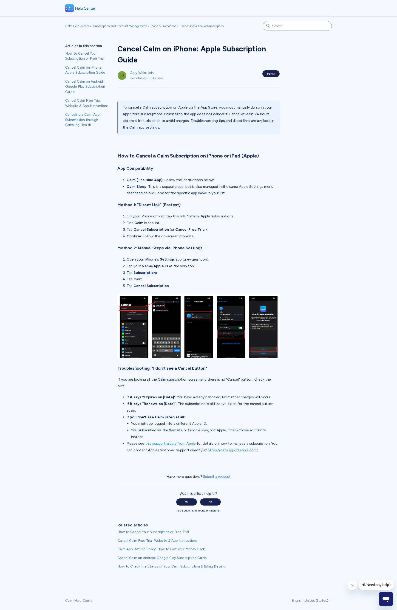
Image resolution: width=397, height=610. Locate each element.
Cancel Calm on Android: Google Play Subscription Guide (85, 86)
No (210, 501)
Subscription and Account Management (120, 26)
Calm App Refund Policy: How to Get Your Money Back (161, 549)
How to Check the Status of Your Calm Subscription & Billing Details (171, 566)
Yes (186, 501)
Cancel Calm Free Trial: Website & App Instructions (86, 103)
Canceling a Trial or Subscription (202, 26)
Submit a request (216, 477)
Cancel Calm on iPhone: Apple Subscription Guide (85, 70)
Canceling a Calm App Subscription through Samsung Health (82, 119)
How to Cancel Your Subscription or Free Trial (84, 56)
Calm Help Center (77, 26)
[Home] (80, 8)
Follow (271, 73)
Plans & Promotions (163, 26)
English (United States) (310, 601)
